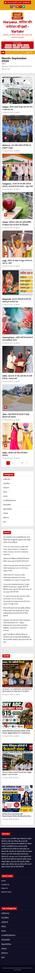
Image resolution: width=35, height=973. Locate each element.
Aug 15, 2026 (8, 736)
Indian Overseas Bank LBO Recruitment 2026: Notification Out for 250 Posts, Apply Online (17, 568)
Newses (28, 968)
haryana (26, 45)
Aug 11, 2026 (8, 778)
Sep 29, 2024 (8, 381)
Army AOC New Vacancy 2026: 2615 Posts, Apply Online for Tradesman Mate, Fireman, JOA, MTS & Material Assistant (16, 734)
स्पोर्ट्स (5, 513)
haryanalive (8, 47)
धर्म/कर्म (6, 488)
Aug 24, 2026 (8, 694)
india (14, 45)
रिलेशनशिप (7, 505)
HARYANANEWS (25, 47)
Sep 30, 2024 (8, 112)
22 (22, 463)
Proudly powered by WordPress (11, 968)
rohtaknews (16, 47)
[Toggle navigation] (28, 52)
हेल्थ (4, 522)
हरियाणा (6, 518)
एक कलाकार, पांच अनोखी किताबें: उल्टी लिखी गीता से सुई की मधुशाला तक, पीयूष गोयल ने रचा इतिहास (17, 539)
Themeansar (17, 970)
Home (4, 64)
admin (17, 112)
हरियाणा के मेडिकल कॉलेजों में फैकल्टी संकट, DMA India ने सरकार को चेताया (16, 773)
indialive (19, 45)
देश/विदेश (6, 484)
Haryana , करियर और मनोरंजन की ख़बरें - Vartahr (17, 27)
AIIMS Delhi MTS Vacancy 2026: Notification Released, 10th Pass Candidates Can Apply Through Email (16, 577)
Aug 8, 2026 (8, 819)
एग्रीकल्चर (6, 479)
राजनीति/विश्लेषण (9, 501)
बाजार (5, 496)
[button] (32, 52)
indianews (8, 45)
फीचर (5, 492)
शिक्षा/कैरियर (7, 509)
